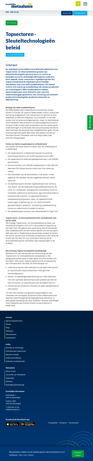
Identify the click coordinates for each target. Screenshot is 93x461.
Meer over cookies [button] (26, 455)
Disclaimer (63, 423)
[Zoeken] (78, 3)
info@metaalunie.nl (13, 409)
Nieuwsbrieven (11, 334)
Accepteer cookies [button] (77, 454)
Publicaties (9, 331)
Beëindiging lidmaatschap (15, 385)
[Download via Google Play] (27, 424)
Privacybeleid (53, 423)
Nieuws (8, 324)
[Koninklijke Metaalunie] (25, 5)
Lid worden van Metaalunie (16, 375)
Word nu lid (67, 13)
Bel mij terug (90, 122)
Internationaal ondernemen (16, 351)
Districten (9, 381)
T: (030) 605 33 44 (12, 407)
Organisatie (10, 378)
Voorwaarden (73, 423)
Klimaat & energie (12, 354)
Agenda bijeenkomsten (14, 321)
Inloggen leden (80, 13)
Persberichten (11, 338)
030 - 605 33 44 (12, 12)
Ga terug (12, 23)
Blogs (8, 328)
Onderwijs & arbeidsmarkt (15, 361)
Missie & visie (11, 371)
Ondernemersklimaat (13, 358)
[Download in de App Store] (12, 424)
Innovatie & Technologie (14, 348)
